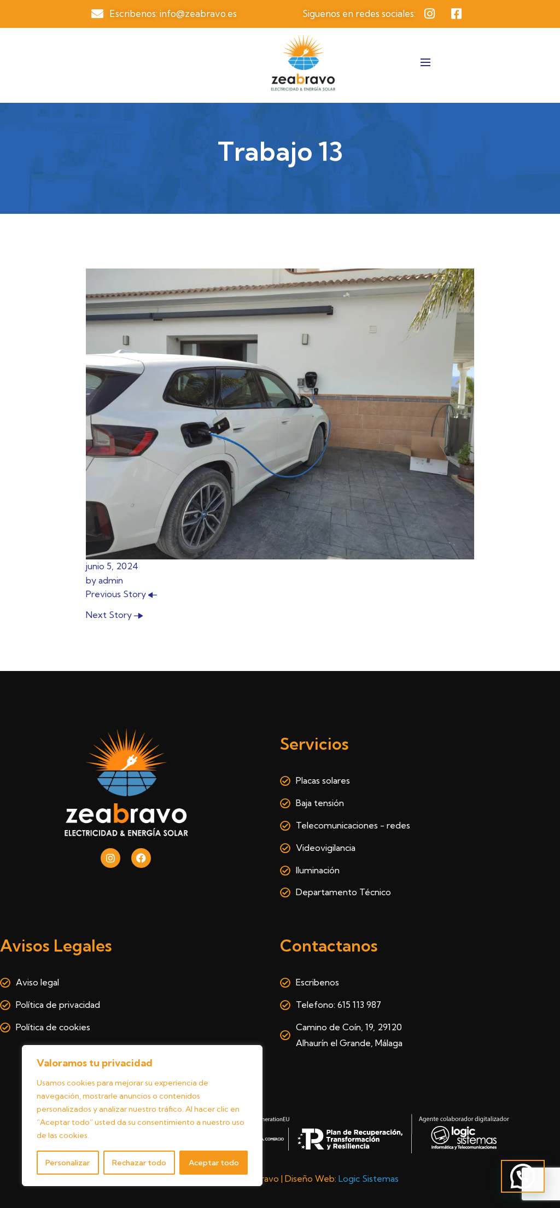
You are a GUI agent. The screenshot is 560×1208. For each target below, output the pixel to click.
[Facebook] (141, 858)
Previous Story (117, 593)
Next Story (110, 614)
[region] (142, 1115)
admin (110, 580)
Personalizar (67, 1163)
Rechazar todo (139, 1163)
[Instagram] (110, 858)
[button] (523, 1176)
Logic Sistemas (369, 1178)
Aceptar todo (214, 1163)
